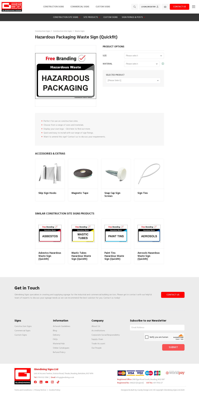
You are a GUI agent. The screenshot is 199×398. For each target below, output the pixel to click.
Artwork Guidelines (61, 326)
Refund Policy (59, 352)
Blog (55, 330)
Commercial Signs (79, 7)
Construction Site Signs (65, 17)
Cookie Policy (54, 390)
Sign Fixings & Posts (132, 17)
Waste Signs (79, 31)
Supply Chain (97, 339)
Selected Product (115, 75)
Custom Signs (103, 7)
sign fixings (88, 133)
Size (105, 55)
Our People (97, 348)
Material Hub (59, 343)
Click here (70, 129)
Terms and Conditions (23, 390)
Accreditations (98, 330)
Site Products (91, 17)
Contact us (179, 7)
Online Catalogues (61, 348)
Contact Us (173, 295)
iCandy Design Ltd (144, 390)
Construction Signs (53, 7)
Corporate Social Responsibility (106, 335)
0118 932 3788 (42, 377)
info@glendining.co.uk (65, 377)
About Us (96, 326)
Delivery (56, 335)
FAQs (55, 339)
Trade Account (98, 343)
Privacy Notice (40, 390)
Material (107, 64)
